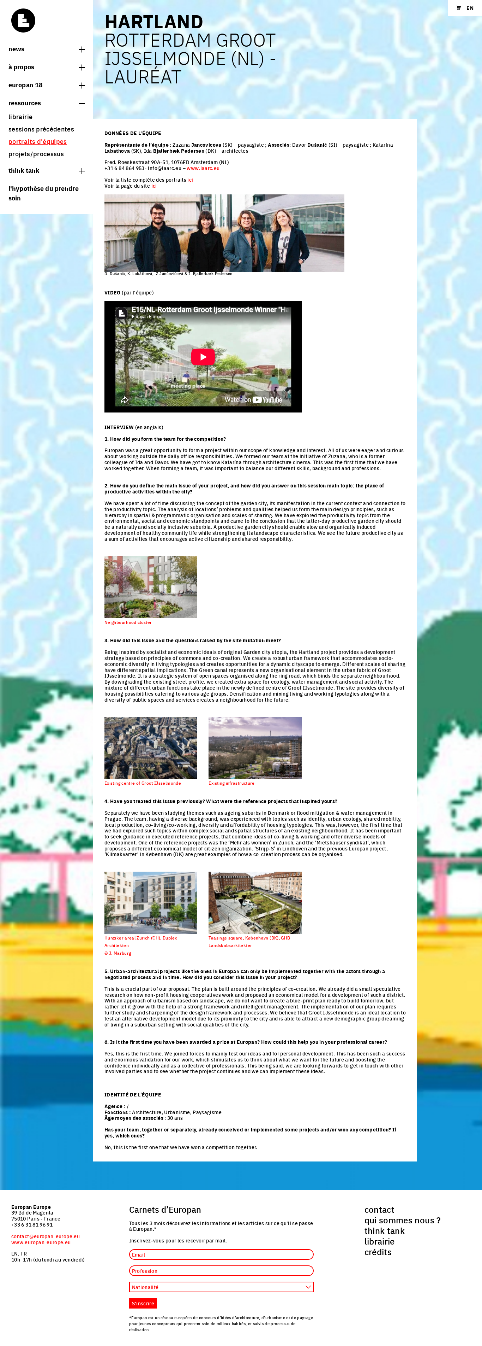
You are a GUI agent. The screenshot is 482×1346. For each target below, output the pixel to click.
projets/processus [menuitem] (36, 153)
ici (190, 179)
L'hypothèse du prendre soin (43, 192)
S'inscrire (143, 1303)
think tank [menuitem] (384, 1230)
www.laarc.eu (203, 167)
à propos (21, 66)
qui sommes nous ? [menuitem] (402, 1220)
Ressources (24, 102)
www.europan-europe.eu (41, 1242)
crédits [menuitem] (378, 1252)
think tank (23, 170)
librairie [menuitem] (20, 116)
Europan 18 (25, 84)
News (16, 48)
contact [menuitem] (379, 1209)
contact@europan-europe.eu (45, 1236)
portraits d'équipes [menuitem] (37, 141)
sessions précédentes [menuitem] (41, 128)
